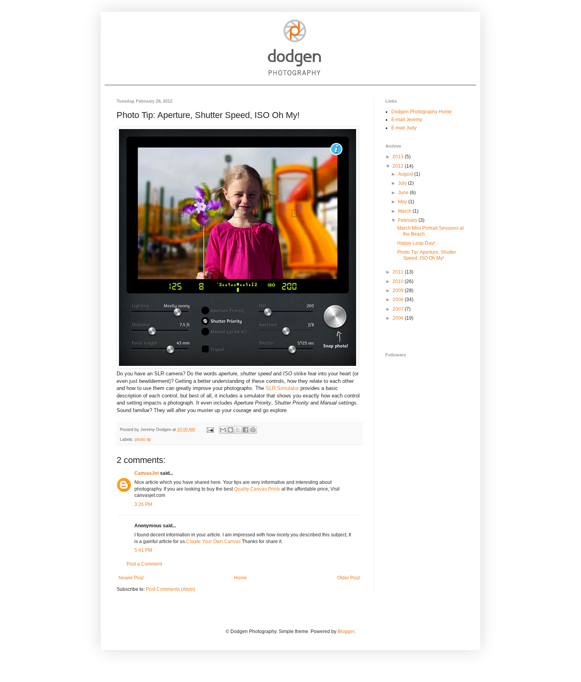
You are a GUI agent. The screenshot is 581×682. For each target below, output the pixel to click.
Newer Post (131, 578)
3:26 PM (143, 504)
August (406, 174)
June (404, 192)
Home (240, 578)
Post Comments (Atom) (170, 589)
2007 (398, 309)
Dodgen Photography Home (421, 111)
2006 (398, 318)
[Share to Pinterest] (253, 430)
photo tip (143, 439)
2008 (398, 299)
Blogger (346, 631)
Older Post (348, 578)
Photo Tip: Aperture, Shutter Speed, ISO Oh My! (426, 254)
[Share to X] (238, 430)
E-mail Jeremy (406, 119)
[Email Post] (210, 429)
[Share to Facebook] (245, 430)
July (403, 183)
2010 (398, 281)
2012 (398, 166)
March (405, 211)
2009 (398, 290)
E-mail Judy (404, 128)
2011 (398, 272)
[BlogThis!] (230, 430)
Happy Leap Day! (416, 243)
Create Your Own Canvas (213, 541)
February (408, 220)
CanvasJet (146, 473)
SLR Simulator (282, 388)
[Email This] (223, 430)
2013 (398, 156)
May (403, 201)
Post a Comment (144, 564)
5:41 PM (143, 550)
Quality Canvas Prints (257, 489)
